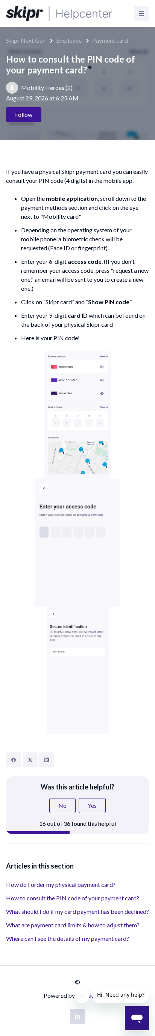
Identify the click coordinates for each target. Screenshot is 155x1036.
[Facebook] (13, 759)
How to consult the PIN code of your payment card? (72, 897)
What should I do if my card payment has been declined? (77, 911)
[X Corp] (30, 759)
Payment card (110, 40)
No (62, 805)
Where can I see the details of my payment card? (67, 938)
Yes (92, 805)
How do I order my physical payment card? (60, 884)
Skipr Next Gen (26, 40)
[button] (141, 13)
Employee (69, 40)
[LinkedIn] (46, 759)
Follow (23, 114)
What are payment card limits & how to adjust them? (73, 924)
